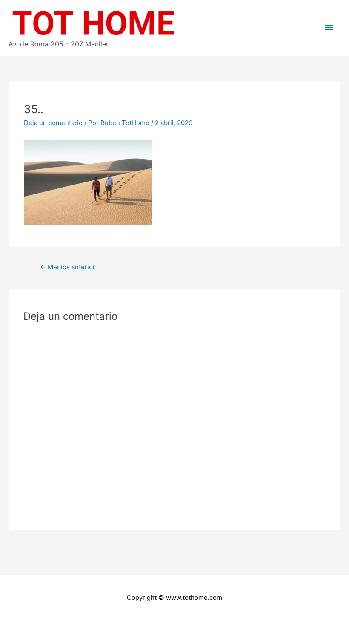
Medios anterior (67, 267)
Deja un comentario (53, 123)
